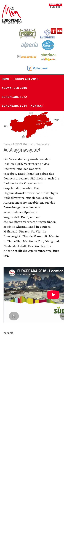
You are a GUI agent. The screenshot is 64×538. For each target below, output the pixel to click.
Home (6, 79)
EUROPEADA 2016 (26, 79)
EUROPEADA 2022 (14, 97)
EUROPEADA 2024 (14, 106)
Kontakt (37, 106)
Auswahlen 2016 (14, 88)
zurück (8, 333)
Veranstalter (43, 144)
